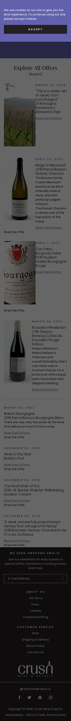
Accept (35, 29)
